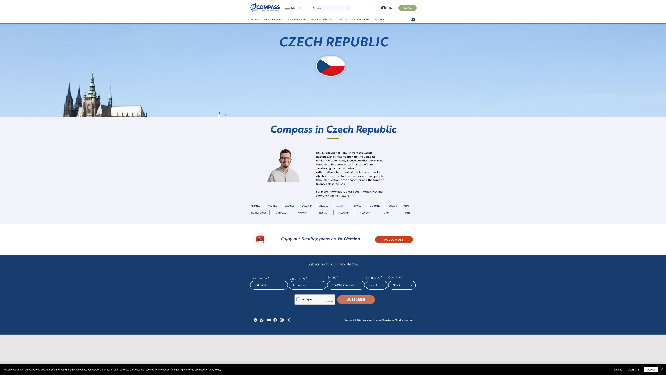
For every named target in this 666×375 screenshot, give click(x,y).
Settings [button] (617, 369)
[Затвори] (662, 369)
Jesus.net (365, 172)
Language (373, 277)
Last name (297, 278)
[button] (379, 19)
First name (259, 278)
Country (394, 277)
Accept (651, 369)
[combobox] (402, 285)
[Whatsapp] (262, 320)
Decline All (633, 369)
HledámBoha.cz (333, 172)
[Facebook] (275, 320)
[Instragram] (281, 320)
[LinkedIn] (255, 320)
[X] (288, 320)
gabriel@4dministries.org (332, 195)
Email (332, 277)
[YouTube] (268, 320)
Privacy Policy (213, 369)
